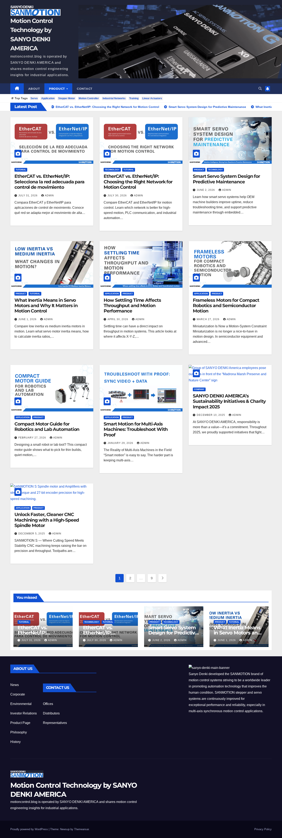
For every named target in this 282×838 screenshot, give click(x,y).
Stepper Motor (66, 98)
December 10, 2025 (211, 415)
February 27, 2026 (32, 437)
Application (48, 98)
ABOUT (34, 89)
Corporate (17, 694)
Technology (112, 170)
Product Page (20, 723)
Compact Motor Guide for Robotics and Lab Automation (46, 426)
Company (199, 389)
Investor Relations (23, 713)
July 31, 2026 (28, 195)
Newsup (65, 829)
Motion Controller (89, 98)
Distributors (51, 713)
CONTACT (84, 89)
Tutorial (21, 170)
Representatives (55, 723)
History (15, 742)
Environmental (21, 704)
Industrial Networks (114, 98)
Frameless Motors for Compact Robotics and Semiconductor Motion (226, 305)
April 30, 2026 (118, 319)
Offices (48, 704)
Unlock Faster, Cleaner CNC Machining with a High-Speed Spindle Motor (46, 520)
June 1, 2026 (27, 319)
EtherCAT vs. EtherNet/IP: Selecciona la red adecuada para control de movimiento (49, 181)
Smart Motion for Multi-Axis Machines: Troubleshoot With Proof (136, 429)
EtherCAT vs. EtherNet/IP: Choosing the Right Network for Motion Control (138, 181)
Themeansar (81, 829)
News (14, 685)
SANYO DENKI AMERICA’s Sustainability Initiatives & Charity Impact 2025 (229, 401)
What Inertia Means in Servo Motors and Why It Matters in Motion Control (46, 305)
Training (134, 98)
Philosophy (18, 732)
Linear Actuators (152, 98)
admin (49, 195)
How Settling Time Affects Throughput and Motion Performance (132, 305)
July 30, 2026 (118, 195)
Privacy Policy (263, 829)
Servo (34, 98)
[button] (260, 88)
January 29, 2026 (121, 443)
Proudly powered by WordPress (29, 829)
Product (57, 89)
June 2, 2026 (206, 190)
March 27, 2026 (208, 319)
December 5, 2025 (32, 533)
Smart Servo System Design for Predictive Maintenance (226, 178)
